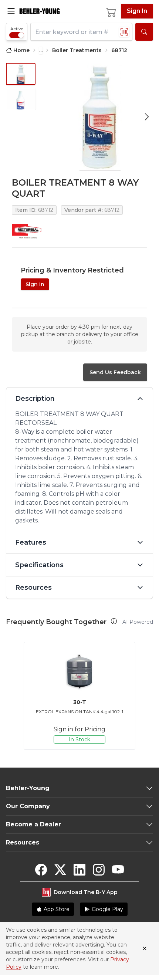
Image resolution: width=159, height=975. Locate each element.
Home (21, 50)
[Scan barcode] (124, 32)
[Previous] (13, 696)
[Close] (144, 948)
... (41, 50)
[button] (113, 621)
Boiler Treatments (77, 50)
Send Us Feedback (115, 372)
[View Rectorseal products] (26, 231)
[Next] (145, 696)
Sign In (137, 10)
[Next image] (147, 117)
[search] (144, 32)
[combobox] (81, 32)
